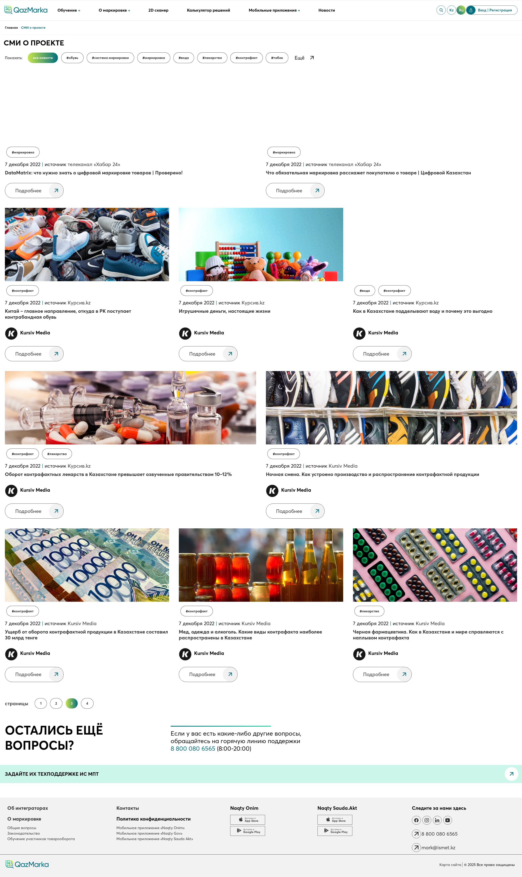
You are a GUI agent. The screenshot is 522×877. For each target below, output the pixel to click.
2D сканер (158, 10)
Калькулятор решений (208, 10)
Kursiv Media (343, 466)
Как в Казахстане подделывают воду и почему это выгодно (422, 311)
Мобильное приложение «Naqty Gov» (149, 833)
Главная (12, 27)
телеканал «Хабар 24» (94, 164)
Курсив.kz (79, 303)
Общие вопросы (21, 827)
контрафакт (248, 58)
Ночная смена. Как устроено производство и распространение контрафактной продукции (372, 474)
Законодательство (23, 833)
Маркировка (155, 58)
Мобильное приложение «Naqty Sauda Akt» (154, 838)
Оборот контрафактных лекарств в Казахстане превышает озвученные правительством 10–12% (118, 474)
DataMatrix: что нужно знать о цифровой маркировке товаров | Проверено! (94, 173)
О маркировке (24, 819)
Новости (327, 10)
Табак (278, 58)
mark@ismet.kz (438, 848)
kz (451, 10)
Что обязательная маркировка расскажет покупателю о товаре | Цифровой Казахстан (368, 173)
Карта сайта (450, 864)
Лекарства (213, 58)
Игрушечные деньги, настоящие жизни (224, 311)
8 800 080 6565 (193, 748)
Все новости (43, 58)
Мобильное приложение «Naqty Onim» (150, 827)
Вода (185, 58)
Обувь (73, 58)
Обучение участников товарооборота (41, 838)
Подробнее (28, 191)
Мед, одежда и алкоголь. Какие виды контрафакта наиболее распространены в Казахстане (250, 635)
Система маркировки (111, 58)
